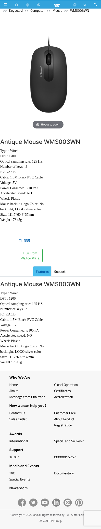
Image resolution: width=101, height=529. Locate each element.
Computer (37, 10)
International (18, 440)
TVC (12, 473)
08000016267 (65, 457)
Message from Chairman (27, 396)
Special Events (19, 479)
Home (13, 384)
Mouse (57, 10)
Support (59, 271)
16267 (14, 457)
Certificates (62, 390)
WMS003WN (79, 10)
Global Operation (66, 384)
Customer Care (65, 412)
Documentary (64, 473)
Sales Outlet (18, 418)
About (13, 390)
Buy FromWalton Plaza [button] (30, 255)
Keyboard (16, 10)
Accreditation (63, 396)
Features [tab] (42, 271)
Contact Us (17, 412)
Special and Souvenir (69, 440)
